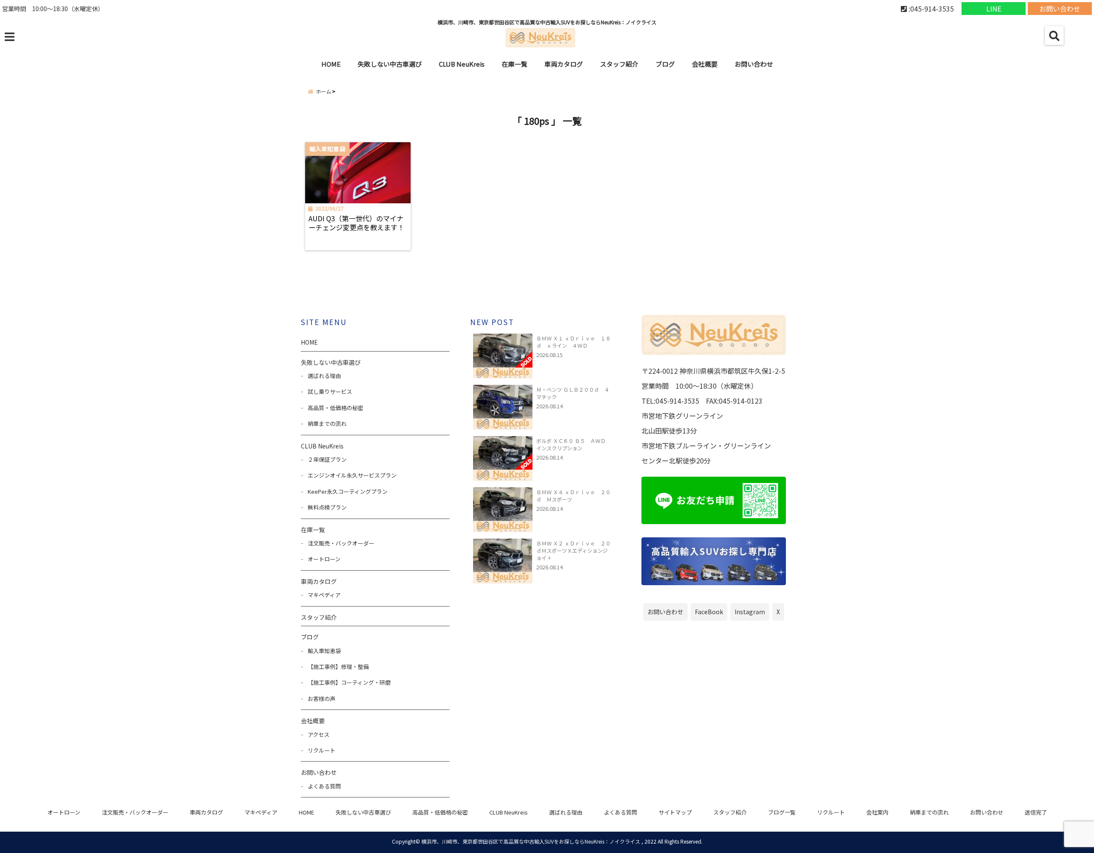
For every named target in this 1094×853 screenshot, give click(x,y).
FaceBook (709, 611)
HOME (331, 63)
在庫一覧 (514, 63)
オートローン (324, 559)
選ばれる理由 (324, 376)
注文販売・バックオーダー (341, 543)
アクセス (318, 734)
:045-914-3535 (930, 8)
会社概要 (705, 63)
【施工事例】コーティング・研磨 (349, 682)
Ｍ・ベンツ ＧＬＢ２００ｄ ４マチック (572, 393)
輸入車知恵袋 (324, 651)
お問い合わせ (1059, 8)
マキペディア (324, 595)
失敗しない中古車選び (390, 63)
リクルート (321, 750)
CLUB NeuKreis (508, 812)
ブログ (665, 63)
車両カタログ (563, 63)
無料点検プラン (327, 507)
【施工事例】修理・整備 (338, 666)
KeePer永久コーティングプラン (348, 491)
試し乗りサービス (330, 391)
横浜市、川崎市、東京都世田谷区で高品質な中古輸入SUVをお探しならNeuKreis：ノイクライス (530, 841)
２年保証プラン (327, 459)
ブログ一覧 (782, 812)
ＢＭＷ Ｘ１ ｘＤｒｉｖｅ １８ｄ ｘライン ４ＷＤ (573, 341)
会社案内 (877, 812)
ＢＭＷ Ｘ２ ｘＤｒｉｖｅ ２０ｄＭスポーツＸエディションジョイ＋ (573, 550)
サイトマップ (675, 812)
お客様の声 (321, 699)
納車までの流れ (327, 423)
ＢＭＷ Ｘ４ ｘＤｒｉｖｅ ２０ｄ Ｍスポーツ (573, 495)
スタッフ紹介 (619, 63)
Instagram (750, 611)
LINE (993, 8)
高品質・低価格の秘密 (335, 408)
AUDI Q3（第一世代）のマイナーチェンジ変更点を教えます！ (356, 223)
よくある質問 (324, 786)
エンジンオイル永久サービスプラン (352, 475)
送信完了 (1036, 812)
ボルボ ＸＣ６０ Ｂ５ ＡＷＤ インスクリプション (573, 444)
